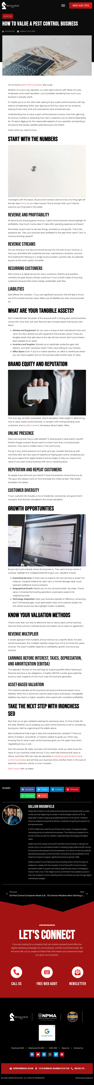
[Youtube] (38, 1054)
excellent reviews (31, 425)
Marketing (8, 16)
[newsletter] (77, 972)
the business (27, 203)
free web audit (47, 983)
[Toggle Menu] (63, 5)
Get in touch (14, 768)
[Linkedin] (44, 1054)
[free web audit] (47, 972)
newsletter (77, 983)
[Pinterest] (62, 1054)
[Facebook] (32, 1054)
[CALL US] (16, 972)
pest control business (31, 84)
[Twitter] (56, 1054)
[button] (27, 789)
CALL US (16, 983)
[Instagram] (50, 1054)
